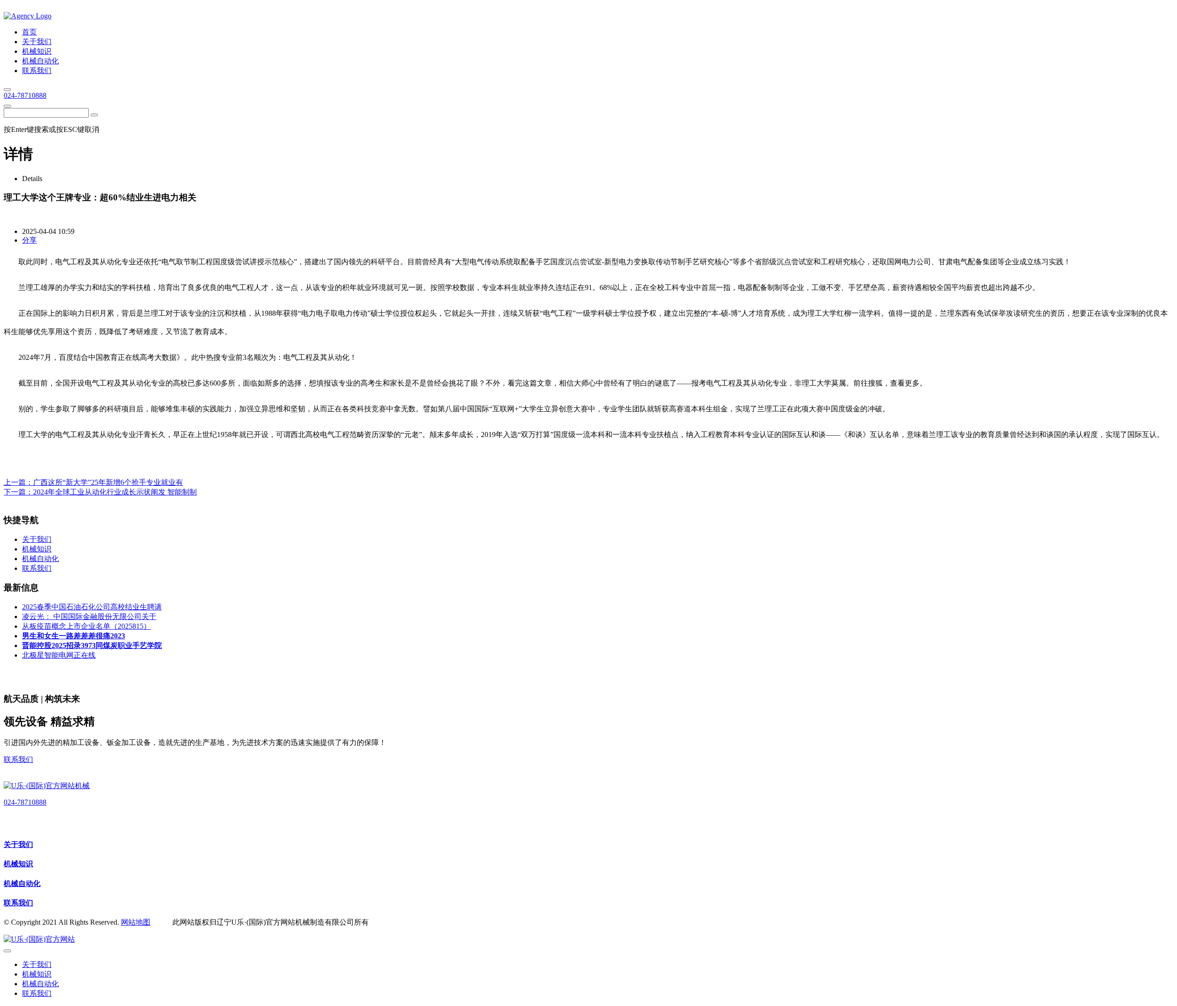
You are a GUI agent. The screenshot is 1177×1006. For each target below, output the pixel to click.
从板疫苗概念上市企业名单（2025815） (86, 626)
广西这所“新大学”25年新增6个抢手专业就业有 (108, 482)
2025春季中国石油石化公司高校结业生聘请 (92, 607)
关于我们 (18, 844)
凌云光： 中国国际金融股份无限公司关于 (89, 616)
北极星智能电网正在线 (59, 655)
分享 (29, 240)
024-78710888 (25, 95)
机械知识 (18, 864)
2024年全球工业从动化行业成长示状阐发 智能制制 (115, 492)
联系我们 (18, 759)
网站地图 (135, 922)
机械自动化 (22, 883)
